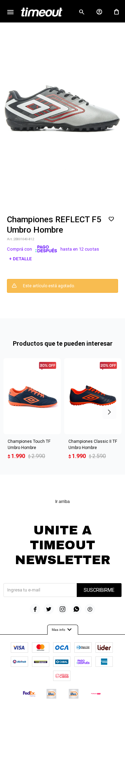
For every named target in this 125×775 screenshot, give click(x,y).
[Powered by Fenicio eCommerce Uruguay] (91, 714)
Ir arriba (62, 501)
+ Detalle (20, 258)
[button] (82, 12)
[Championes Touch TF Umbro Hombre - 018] (32, 396)
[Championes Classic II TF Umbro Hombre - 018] (93, 396)
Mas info (63, 630)
